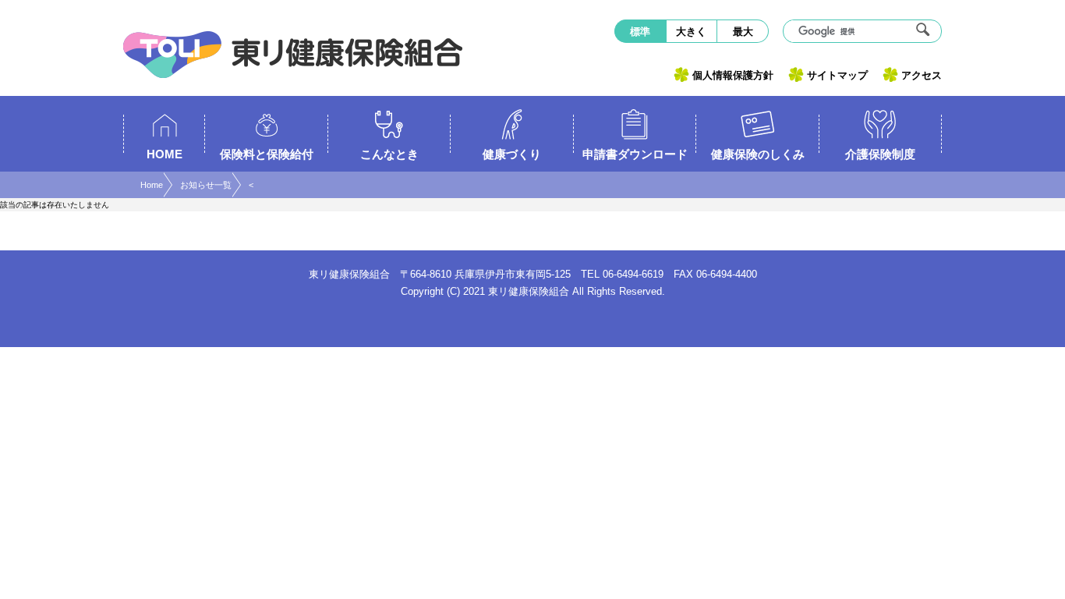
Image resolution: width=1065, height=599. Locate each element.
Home (151, 185)
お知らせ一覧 (206, 185)
